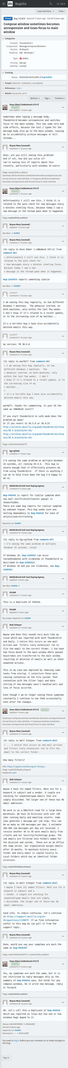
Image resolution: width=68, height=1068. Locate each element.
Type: (15, 58)
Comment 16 (14, 938)
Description (14, 110)
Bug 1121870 (19, 18)
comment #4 (42, 361)
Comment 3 (14, 243)
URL (18, 88)
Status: (15, 77)
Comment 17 (14, 967)
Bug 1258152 (27, 562)
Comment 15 (14, 876)
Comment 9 (14, 489)
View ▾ (62, 11)
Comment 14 (14, 782)
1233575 (17, 286)
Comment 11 (14, 595)
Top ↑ (6, 1058)
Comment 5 (14, 337)
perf (14, 773)
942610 (17, 233)
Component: (12, 46)
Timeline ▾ (60, 98)
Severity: (14, 66)
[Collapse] (62, 107)
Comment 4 (14, 296)
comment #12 (49, 740)
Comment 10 (14, 533)
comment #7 (46, 539)
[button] (61, 3)
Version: (14, 49)
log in (16, 1040)
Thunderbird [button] (26, 43)
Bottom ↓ (35, 98)
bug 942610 (47, 77)
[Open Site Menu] (3, 3)
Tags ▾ (47, 98)
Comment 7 (14, 454)
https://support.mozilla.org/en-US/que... (26, 766)
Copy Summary (44, 11)
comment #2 (9, 253)
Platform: (13, 53)
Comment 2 (14, 194)
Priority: (14, 63)
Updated (13, 227)
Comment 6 (14, 355)
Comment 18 (14, 1004)
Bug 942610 (9, 495)
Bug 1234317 (29, 555)
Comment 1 (14, 149)
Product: (14, 43)
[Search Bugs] (50, 3)
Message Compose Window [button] (32, 46)
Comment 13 (14, 734)
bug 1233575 (10, 279)
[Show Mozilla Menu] (10, 3)
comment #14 (49, 883)
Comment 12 (14, 628)
